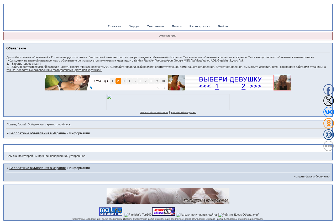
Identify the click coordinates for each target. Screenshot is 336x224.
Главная (114, 26)
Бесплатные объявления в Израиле (37, 133)
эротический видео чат (183, 112)
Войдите (33, 124)
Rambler (149, 60)
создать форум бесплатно (311, 176)
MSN (187, 60)
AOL (214, 60)
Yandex (138, 60)
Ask (241, 60)
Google (178, 60)
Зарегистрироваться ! (26, 63)
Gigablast (223, 60)
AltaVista (196, 60)
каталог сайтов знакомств (154, 112)
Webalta (160, 60)
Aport (169, 60)
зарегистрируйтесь (58, 124)
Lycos (234, 60)
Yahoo (206, 60)
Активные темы (167, 35)
